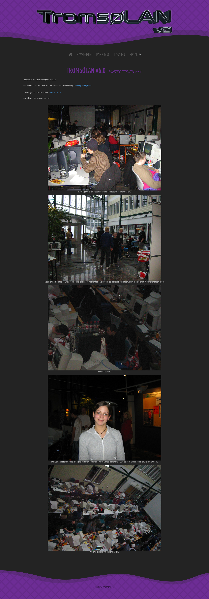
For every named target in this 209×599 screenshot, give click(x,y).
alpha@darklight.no (83, 85)
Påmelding (103, 55)
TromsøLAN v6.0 (55, 92)
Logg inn (119, 55)
